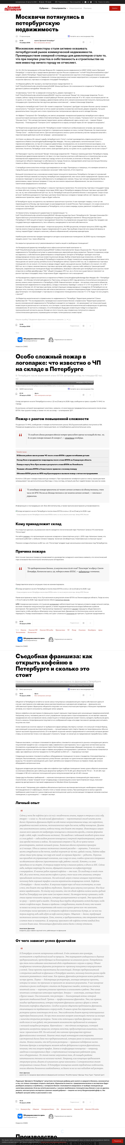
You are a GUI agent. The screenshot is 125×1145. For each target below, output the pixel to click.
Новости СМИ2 (22, 346)
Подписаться (63, 2)
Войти (114, 8)
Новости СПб (33, 630)
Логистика (82, 630)
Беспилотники (20, 632)
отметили (69, 437)
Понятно (117, 1141)
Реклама (88, 8)
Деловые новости (66, 1109)
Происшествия (60, 630)
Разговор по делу (25, 1109)
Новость (23, 630)
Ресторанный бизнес (47, 1109)
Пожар (74, 630)
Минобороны (92, 630)
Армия (100, 630)
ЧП (68, 630)
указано (26, 536)
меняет (75, 609)
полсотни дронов (62, 600)
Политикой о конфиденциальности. (54, 1142)
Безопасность (32, 632)
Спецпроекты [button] (59, 8)
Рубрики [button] (44, 8)
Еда (58, 1109)
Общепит (36, 1109)
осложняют (54, 604)
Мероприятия (75, 8)
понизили (70, 613)
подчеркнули (84, 571)
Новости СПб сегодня (46, 630)
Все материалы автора (42, 43)
